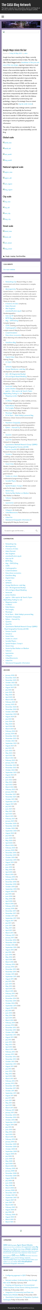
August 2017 (10, 921)
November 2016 (11, 942)
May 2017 (9, 928)
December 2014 (11, 998)
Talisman (9, 498)
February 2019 (10, 877)
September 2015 (11, 976)
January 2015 (10, 996)
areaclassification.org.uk (13, 311)
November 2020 (11, 826)
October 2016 (10, 945)
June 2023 (9, 750)
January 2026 (10, 675)
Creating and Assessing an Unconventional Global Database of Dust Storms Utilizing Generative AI (20, 1287)
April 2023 (9, 755)
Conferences (24, 1251)
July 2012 (8, 1069)
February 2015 (10, 993)
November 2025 (11, 680)
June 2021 (9, 809)
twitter (15, 1262)
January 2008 (10, 1190)
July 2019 (8, 865)
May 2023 (9, 753)
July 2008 (9, 1180)
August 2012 (10, 1066)
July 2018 (8, 894)
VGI (19, 1261)
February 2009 (10, 1168)
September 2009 (11, 1151)
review (23, 1259)
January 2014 (10, 1025)
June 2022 (9, 780)
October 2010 (10, 1120)
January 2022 (10, 792)
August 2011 (9, 1095)
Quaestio (9, 435)
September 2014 (11, 1006)
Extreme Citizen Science (29, 1253)
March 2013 (9, 1049)
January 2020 (10, 850)
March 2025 (10, 699)
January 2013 (10, 1054)
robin (26, 53)
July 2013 (8, 1040)
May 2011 (9, 1103)
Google (7, 256)
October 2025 (10, 682)
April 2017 (9, 930)
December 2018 (11, 882)
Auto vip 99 (9, 316)
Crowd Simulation (11, 333)
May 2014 (9, 1015)
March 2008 (10, 1188)
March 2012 (9, 1078)
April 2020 (9, 843)
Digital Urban (10, 357)
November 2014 (11, 1001)
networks (27, 1258)
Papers (16, 1260)
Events (20, 1253)
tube (12, 1261)
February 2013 (10, 1052)
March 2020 (10, 845)
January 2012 (10, 1083)
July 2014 (8, 1010)
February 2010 (10, 1139)
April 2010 (9, 1134)
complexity (7, 1251)
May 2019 (9, 870)
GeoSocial (8, 1255)
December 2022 (11, 765)
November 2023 (11, 738)
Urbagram (9, 510)
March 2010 (9, 1137)
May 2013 (9, 1044)
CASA (19, 1249)
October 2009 (10, 1149)
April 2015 (9, 989)
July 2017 (8, 923)
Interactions (35, 1255)
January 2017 (10, 938)
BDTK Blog (9, 318)
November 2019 (11, 855)
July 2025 (9, 690)
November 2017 (11, 913)
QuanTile (9, 440)
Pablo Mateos (10, 406)
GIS (13, 1255)
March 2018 (9, 904)
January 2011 (10, 1112)
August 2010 (10, 1125)
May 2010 (9, 1132)
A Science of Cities (12, 304)
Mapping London (11, 396)
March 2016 (9, 962)
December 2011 (11, 1086)
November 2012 (11, 1059)
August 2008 (10, 1178)
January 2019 (10, 879)
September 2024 (11, 714)
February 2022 (10, 789)
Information (28, 1255)
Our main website (9, 269)
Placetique (9, 413)
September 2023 (11, 743)
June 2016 (9, 955)
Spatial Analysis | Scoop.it (14, 486)
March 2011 (9, 1108)
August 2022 (10, 775)
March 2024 (10, 729)
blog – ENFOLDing (12, 321)
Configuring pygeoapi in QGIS (16, 1275)
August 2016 (10, 950)
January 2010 (10, 1142)
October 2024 (10, 712)
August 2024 (10, 716)
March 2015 (9, 991)
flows (4, 1255)
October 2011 (10, 1091)
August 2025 (10, 687)
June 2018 (9, 896)
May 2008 (9, 1185)
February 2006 (10, 1214)
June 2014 (9, 1013)
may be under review (25, 104)
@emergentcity (11, 289)
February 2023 (10, 760)
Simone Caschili (11, 449)
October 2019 (10, 857)
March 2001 (9, 1219)
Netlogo (22, 1258)
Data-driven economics (13, 335)
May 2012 (9, 1074)
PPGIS (19, 1259)
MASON (17, 1258)
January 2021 (10, 821)
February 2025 (10, 702)
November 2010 (11, 1117)
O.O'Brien (9, 401)
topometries (10, 503)
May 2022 (9, 782)
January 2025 (10, 704)
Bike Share (10, 1249)
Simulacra (9, 454)
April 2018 (9, 901)
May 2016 (9, 957)
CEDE (7, 325)
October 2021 (10, 799)
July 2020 (9, 836)
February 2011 (10, 1110)
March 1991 (9, 1222)
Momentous (30, 1308)
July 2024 (9, 719)
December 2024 (11, 707)
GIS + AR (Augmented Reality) (16, 374)
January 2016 (10, 967)
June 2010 (9, 1129)
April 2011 (9, 1105)
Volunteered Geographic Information (18, 520)
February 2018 (10, 906)
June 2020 (9, 838)
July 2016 (8, 952)
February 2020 (10, 848)
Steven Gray (10, 491)
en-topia (8, 362)
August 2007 (10, 1200)
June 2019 (9, 867)
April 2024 (9, 726)
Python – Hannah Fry (13, 427)
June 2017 (9, 925)
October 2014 (10, 1003)
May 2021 (9, 811)
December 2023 (11, 736)
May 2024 (9, 724)
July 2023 (9, 748)
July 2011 (8, 1098)
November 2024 (11, 709)
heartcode (9, 386)
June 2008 (9, 1183)
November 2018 (11, 884)
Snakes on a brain (11, 476)
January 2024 (10, 733)
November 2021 (11, 797)
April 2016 (9, 959)
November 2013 (11, 1030)
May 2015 (9, 986)
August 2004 (10, 1217)
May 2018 (9, 899)
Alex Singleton (10, 308)
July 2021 (8, 806)
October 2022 (10, 770)
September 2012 (11, 1064)
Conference (15, 1251)
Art (23, 1247)
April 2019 (9, 872)
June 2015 (9, 984)
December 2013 (11, 1027)
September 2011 (11, 1093)
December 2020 (11, 823)
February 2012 (10, 1081)
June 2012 (9, 1071)
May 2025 (9, 695)
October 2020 (10, 828)
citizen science (31, 1248)
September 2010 (11, 1122)
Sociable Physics (11, 481)
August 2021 (10, 804)
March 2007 (10, 1205)
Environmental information (10, 1253)
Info (22, 1255)
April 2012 (9, 1076)
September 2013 (11, 1035)
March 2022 (10, 787)
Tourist (8, 1261)
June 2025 (9, 692)
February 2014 (10, 1023)
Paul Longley (10, 408)
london (6, 1257)
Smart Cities (10, 464)
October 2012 (10, 1061)
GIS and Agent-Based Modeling (16, 376)
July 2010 (8, 1127)
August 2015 (10, 979)
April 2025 (9, 697)
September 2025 (11, 685)
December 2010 (11, 1115)
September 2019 (11, 860)
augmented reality (29, 1247)
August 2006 (10, 1210)
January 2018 (10, 908)
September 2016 (11, 947)
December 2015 (11, 969)
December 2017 (11, 911)
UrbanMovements (12, 512)
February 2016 (10, 964)
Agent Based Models (25, 1245)
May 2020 (9, 840)
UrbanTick (9, 517)
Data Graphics (34, 1251)
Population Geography (13, 423)
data (29, 1251)
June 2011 (9, 1100)
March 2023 (10, 758)
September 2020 (11, 831)
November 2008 (11, 1176)
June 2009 (9, 1159)
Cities (23, 1249)
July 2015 (8, 981)
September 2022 (11, 772)
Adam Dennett (10, 306)
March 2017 (9, 933)
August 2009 (10, 1154)
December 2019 (11, 853)
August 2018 (10, 891)
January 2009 (10, 1171)
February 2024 (10, 731)
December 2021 (11, 794)
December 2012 (11, 1057)
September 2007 (11, 1197)
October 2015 (10, 974)
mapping (12, 256)
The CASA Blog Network (16, 5)
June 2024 (9, 721)
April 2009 (9, 1163)
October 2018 (10, 887)
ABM (5, 1245)
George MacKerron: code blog (15, 369)
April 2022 (9, 784)
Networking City (11, 282)
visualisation (26, 1261)
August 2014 (10, 1008)
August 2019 (10, 862)
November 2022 (11, 767)
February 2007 (10, 1207)
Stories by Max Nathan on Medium (17, 493)
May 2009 (9, 1161)
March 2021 (9, 816)
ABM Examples (12, 1245)
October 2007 (10, 1195)
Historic (18, 1255)
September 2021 (11, 801)
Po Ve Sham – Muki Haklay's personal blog (19, 415)
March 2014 (9, 1020)
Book (15, 1249)
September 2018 (11, 889)
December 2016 (11, 940)
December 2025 (11, 678)
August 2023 (10, 746)
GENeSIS (9, 367)
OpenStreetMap (20, 256)
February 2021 (10, 818)
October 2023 (10, 741)
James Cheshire (11, 389)
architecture (18, 1247)
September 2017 (11, 918)
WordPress (19, 1308)
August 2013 (10, 1037)
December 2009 (11, 1144)
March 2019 (9, 874)
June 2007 (9, 1202)
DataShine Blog (11, 342)
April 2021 (9, 814)
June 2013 (9, 1042)
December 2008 (11, 1173)
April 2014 (9, 1018)
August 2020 (10, 833)
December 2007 (11, 1193)
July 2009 (9, 1156)
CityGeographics (11, 328)
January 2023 (10, 763)
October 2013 (10, 1032)
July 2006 (9, 1212)
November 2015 (11, 972)
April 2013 (9, 1047)
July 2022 (9, 777)
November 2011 (11, 1088)
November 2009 (11, 1146)
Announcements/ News (9, 1247)
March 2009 (10, 1166)
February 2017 (10, 935)
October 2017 (10, 916)
